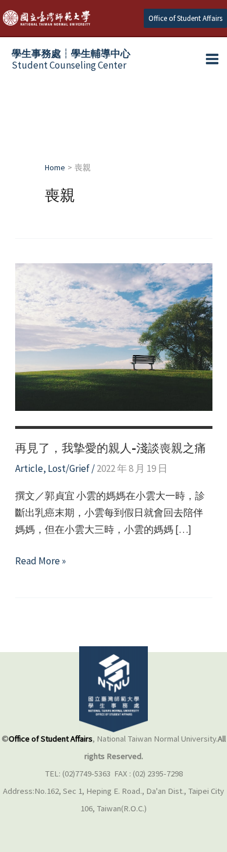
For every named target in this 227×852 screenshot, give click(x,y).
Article (29, 468)
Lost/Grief (69, 468)
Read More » (40, 562)
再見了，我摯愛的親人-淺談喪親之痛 (110, 448)
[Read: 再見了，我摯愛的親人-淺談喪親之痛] (113, 336)
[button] (185, 18)
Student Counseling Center (71, 59)
